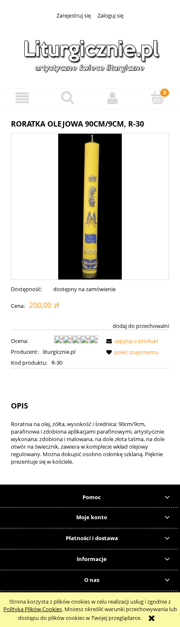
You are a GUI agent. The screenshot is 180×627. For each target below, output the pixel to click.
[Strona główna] (90, 54)
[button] (22, 98)
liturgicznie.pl (59, 351)
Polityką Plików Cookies (32, 609)
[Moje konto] (112, 98)
